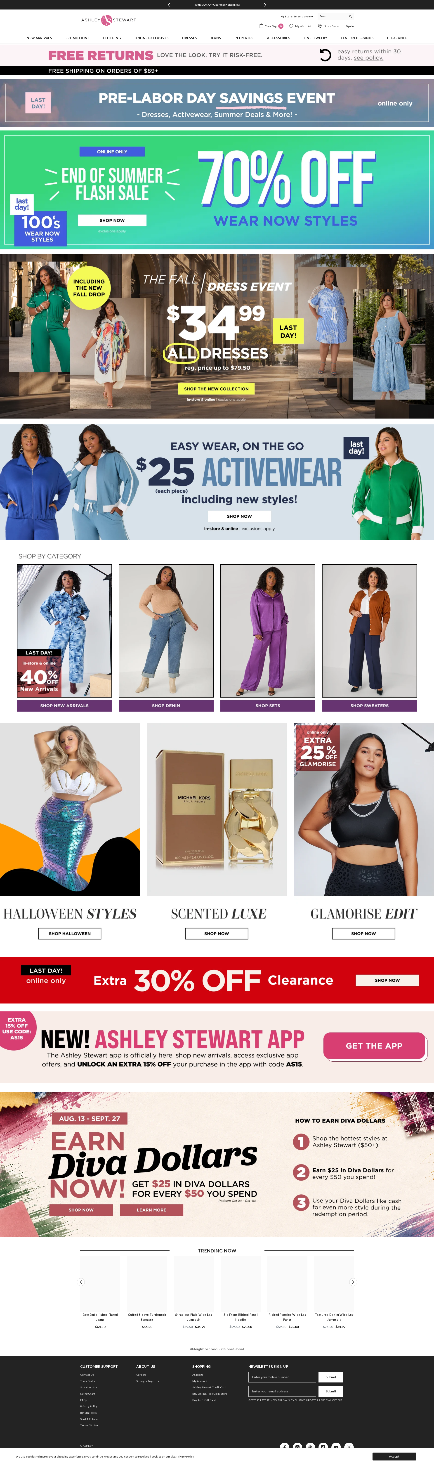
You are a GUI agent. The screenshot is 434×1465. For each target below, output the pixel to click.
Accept (394, 1456)
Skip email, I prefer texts (171, 788)
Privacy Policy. (185, 1456)
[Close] (310, 659)
